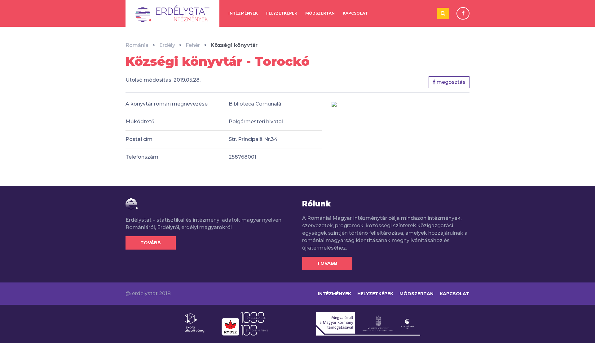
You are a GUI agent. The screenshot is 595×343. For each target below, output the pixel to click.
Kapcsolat (355, 13)
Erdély (167, 45)
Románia (137, 45)
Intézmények (243, 13)
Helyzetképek (281, 13)
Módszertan (320, 13)
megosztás (450, 82)
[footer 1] (194, 322)
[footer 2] (245, 323)
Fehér (193, 45)
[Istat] (172, 13)
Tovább (150, 243)
